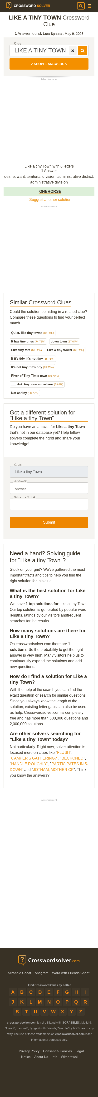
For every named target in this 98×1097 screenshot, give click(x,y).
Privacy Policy (29, 1051)
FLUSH (63, 752)
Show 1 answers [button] (49, 64)
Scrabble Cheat (19, 973)
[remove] (73, 50)
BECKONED (72, 758)
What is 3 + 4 (24, 497)
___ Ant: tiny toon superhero (37, 384)
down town (64, 341)
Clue (17, 43)
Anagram (42, 973)
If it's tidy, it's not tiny (32, 358)
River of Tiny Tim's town (35, 376)
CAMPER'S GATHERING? (34, 758)
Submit (49, 522)
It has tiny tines (28, 341)
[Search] (81, 6)
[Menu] (89, 6)
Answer (20, 481)
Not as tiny (25, 393)
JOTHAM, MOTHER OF (53, 770)
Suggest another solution (50, 200)
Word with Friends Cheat (70, 973)
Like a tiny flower (65, 350)
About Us (41, 1057)
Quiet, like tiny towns (32, 333)
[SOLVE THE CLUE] (82, 50)
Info (54, 1057)
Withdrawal (69, 1057)
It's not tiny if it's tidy (32, 367)
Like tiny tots (26, 350)
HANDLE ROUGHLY (29, 764)
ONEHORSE (50, 191)
